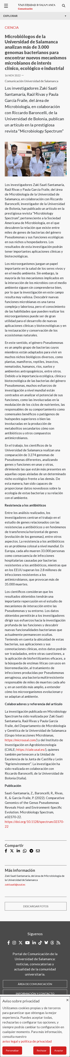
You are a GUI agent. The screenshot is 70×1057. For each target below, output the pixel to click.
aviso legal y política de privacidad (27, 1041)
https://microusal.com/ (21, 740)
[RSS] (58, 943)
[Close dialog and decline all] (67, 998)
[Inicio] (36, 7)
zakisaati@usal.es (15, 884)
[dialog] (35, 1026)
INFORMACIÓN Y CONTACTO (35, 993)
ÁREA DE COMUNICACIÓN (35, 984)
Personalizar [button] (12, 1050)
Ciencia (12, 27)
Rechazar (41, 1050)
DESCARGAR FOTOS (35, 906)
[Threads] (52, 943)
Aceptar (58, 1050)
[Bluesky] (46, 943)
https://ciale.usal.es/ (30, 749)
